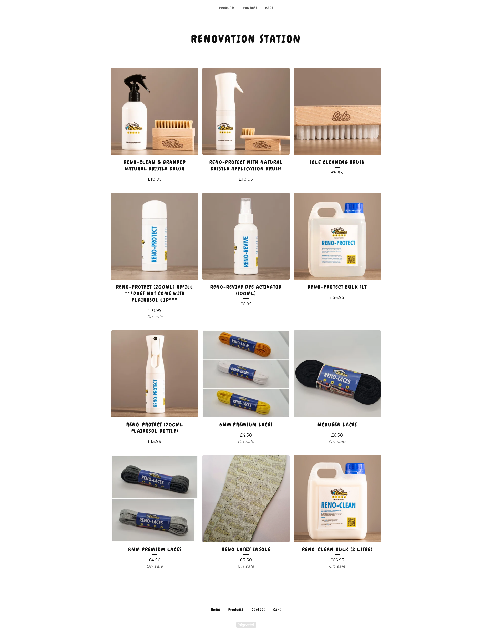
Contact (250, 8)
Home (215, 609)
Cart (269, 8)
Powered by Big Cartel (246, 625)
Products (227, 8)
